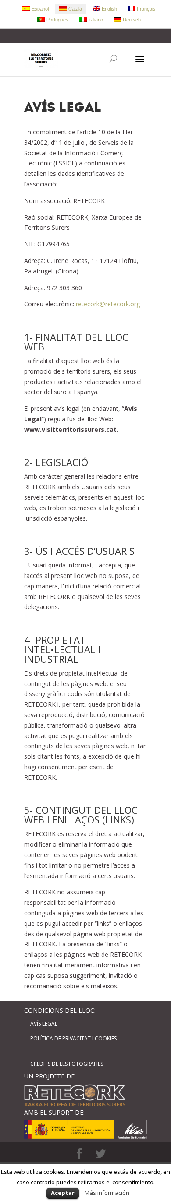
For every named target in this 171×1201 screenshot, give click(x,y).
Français (145, 8)
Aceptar (63, 1193)
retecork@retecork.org (108, 304)
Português (56, 19)
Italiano (95, 19)
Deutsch (131, 19)
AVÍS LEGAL (43, 1023)
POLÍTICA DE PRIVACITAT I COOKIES (73, 1038)
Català (74, 8)
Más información (107, 1193)
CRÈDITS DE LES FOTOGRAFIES (66, 1064)
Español (39, 8)
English (108, 8)
